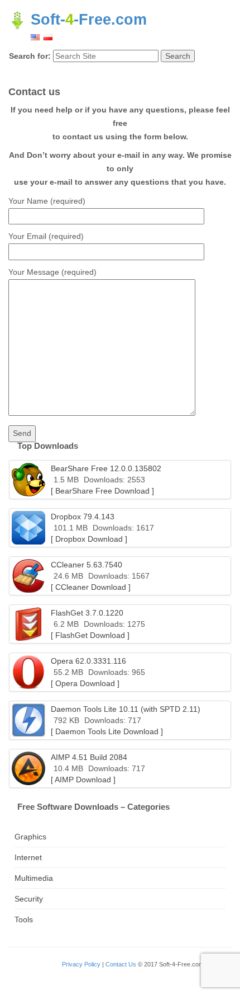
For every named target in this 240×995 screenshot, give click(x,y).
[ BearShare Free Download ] (102, 490)
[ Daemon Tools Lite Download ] (107, 731)
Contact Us (120, 964)
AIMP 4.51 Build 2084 (89, 757)
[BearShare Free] (28, 479)
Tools (24, 919)
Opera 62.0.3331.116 (88, 660)
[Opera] (28, 672)
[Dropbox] (28, 528)
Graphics (30, 836)
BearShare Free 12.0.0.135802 (106, 468)
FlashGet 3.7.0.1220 (87, 612)
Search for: (30, 55)
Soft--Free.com (86, 19)
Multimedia (34, 878)
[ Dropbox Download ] (89, 538)
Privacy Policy (81, 964)
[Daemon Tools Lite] (28, 720)
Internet (28, 857)
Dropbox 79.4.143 (82, 516)
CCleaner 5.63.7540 (86, 564)
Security (29, 898)
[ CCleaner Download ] (91, 587)
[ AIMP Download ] (83, 779)
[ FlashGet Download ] (90, 635)
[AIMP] (28, 768)
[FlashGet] (28, 624)
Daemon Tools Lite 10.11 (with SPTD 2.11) (125, 709)
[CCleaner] (28, 576)
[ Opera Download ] (85, 683)
